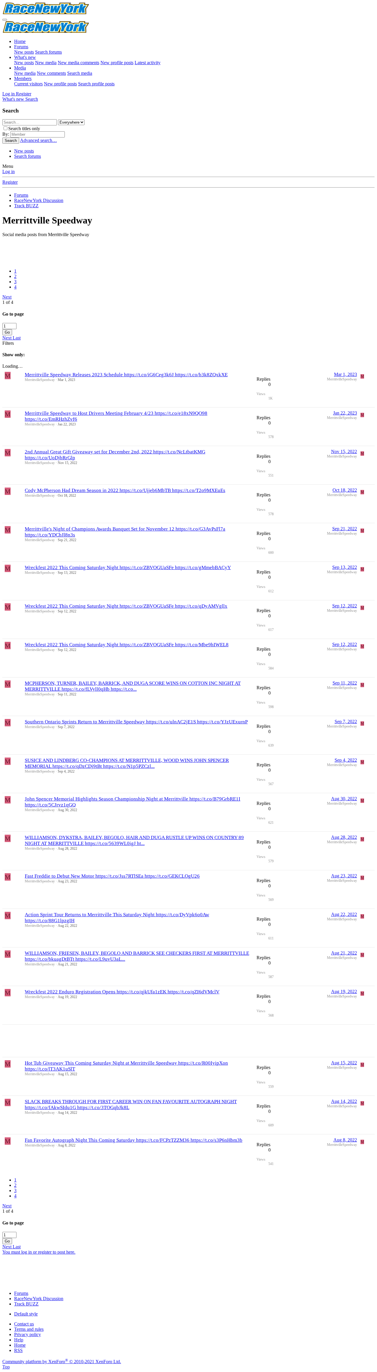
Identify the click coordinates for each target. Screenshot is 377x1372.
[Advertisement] (179, 250)
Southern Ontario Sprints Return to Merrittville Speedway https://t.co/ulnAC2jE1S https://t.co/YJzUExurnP (136, 722)
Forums (21, 46)
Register (10, 182)
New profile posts (116, 62)
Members (23, 78)
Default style (26, 1313)
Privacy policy (27, 1334)
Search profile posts (96, 83)
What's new (25, 57)
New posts (24, 51)
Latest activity (148, 62)
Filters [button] (8, 343)
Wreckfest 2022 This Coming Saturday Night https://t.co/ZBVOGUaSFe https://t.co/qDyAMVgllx (126, 606)
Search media (79, 73)
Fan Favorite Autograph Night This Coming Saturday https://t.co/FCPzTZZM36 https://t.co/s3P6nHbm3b (133, 1140)
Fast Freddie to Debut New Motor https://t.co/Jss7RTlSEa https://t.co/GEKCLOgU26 (112, 876)
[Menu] (4, 20)
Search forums (48, 51)
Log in (8, 171)
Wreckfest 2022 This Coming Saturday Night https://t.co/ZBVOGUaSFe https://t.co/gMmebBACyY (128, 567)
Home (20, 41)
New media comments (78, 62)
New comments (51, 73)
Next (6, 296)
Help (18, 1339)
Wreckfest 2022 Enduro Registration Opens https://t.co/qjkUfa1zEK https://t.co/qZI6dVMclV (122, 992)
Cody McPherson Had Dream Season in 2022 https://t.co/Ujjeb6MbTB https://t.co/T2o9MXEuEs (125, 490)
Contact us (24, 1323)
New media (46, 62)
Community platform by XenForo (61, 1361)
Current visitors (28, 83)
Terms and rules (29, 1329)
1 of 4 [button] (7, 302)
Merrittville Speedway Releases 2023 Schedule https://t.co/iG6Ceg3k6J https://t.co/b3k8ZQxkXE (126, 374)
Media (20, 67)
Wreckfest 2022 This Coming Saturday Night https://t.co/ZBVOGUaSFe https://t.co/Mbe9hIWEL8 (127, 644)
